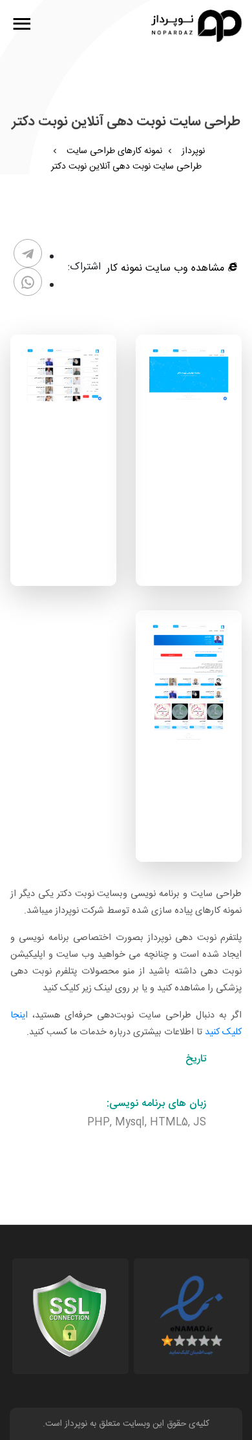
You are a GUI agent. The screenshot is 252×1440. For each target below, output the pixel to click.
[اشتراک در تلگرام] (28, 253)
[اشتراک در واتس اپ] (28, 281)
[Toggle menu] (21, 25)
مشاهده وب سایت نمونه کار (167, 268)
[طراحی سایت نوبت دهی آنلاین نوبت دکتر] (188, 375)
